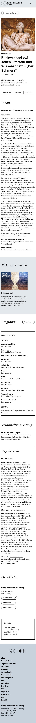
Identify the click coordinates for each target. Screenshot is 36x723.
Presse (3, 689)
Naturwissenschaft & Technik (10, 85)
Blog (2, 680)
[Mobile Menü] (33, 3)
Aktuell (3, 658)
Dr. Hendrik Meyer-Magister (11, 433)
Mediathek (5, 683)
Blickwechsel (6, 54)
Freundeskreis (6, 675)
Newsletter (5, 686)
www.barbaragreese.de (17, 510)
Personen (18, 92)
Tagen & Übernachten (9, 664)
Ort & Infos (28, 92)
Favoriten (4, 669)
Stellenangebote (7, 678)
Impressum (5, 692)
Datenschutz (5, 694)
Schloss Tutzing (6, 672)
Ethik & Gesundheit (10, 83)
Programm (7, 92)
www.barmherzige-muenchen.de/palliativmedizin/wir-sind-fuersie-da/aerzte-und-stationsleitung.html (15, 560)
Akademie (5, 666)
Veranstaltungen (7, 661)
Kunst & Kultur (22, 83)
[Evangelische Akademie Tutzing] (11, 6)
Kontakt (4, 700)
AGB (2, 697)
